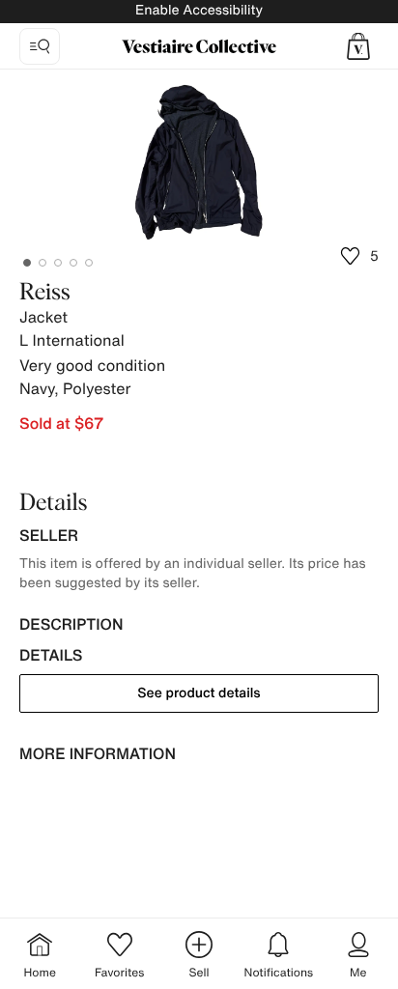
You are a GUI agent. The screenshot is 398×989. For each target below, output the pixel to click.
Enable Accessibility (199, 10)
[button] (358, 46)
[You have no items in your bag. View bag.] (358, 46)
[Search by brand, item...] (39, 46)
